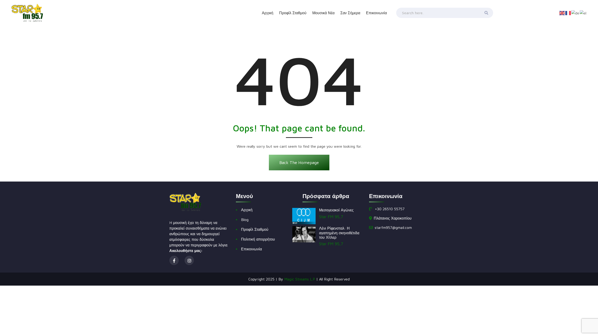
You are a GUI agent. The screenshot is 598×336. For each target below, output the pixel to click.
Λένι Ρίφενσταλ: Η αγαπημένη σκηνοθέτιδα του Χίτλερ (339, 232)
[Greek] (583, 12)
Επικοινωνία (376, 13)
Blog (245, 219)
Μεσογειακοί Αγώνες (336, 210)
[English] (562, 12)
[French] (568, 12)
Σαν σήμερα (350, 13)
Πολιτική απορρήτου (258, 239)
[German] (575, 12)
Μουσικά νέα (323, 13)
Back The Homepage (299, 162)
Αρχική (267, 13)
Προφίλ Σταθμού (292, 13)
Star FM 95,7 (331, 216)
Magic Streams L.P (299, 279)
